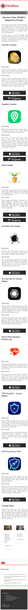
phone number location (10, 596)
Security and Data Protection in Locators (12, 583)
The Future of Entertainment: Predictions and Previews (15, 574)
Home (3, 12)
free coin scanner (9, 600)
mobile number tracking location (12, 597)
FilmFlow (4, 605)
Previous (0, 538)
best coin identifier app (10, 599)
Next (27, 538)
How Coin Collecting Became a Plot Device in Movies (20, 537)
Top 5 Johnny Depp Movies (7, 535)
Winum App (8, 595)
